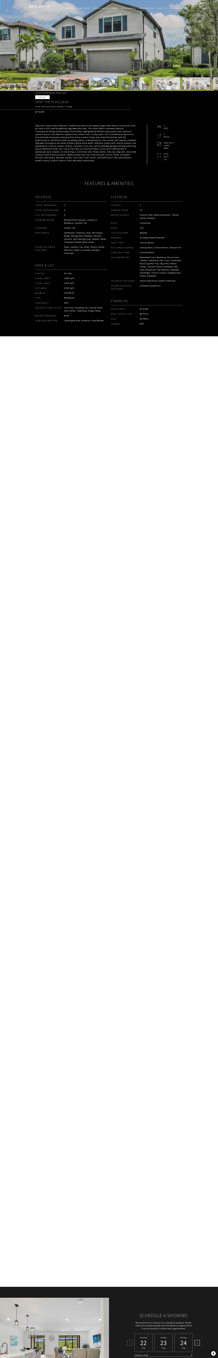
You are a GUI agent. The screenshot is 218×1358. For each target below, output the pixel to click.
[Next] (197, 1342)
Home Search (84, 8)
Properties (70, 8)
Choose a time (141, 1355)
